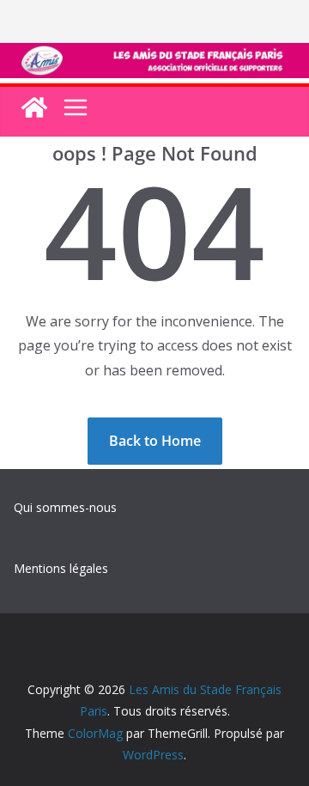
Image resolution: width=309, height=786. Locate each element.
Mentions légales (61, 568)
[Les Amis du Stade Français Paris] (154, 55)
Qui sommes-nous (65, 507)
